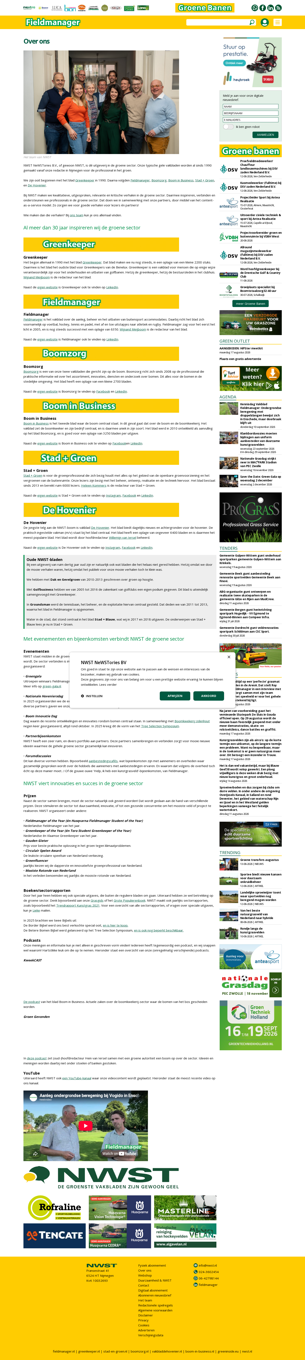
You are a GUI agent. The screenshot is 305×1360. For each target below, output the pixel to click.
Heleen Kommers (93, 485)
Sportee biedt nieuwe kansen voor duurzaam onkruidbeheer (261, 878)
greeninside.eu (228, 1351)
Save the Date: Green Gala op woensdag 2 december (260, 478)
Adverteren (146, 1330)
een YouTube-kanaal (76, 1078)
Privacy (143, 1320)
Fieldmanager (140, 180)
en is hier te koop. (115, 925)
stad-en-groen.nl (115, 1351)
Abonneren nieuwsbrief (154, 1295)
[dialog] (152, 680)
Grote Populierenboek (129, 900)
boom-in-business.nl (199, 1351)
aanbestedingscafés (103, 761)
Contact (143, 1285)
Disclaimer (145, 1315)
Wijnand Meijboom (36, 277)
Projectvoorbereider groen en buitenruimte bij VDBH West (261, 234)
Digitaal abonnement (153, 1290)
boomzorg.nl (140, 1351)
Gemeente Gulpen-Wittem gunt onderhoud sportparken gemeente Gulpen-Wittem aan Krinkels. (250, 559)
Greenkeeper (84, 180)
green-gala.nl (52, 686)
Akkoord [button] (208, 696)
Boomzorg (159, 180)
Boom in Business (181, 180)
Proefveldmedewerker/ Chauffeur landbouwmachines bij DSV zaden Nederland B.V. (259, 166)
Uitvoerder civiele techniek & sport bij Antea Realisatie (260, 217)
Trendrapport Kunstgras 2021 (78, 905)
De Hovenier (37, 185)
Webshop (145, 1275)
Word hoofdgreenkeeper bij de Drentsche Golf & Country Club (260, 272)
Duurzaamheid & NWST (155, 1280)
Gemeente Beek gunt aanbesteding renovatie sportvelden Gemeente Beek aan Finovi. (250, 577)
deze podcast (37, 1058)
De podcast (31, 1002)
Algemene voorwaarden (155, 1310)
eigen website (47, 287)
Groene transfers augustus (259, 860)
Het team (145, 1300)
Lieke (36, 910)
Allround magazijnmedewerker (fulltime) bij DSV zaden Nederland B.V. (256, 252)
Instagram (113, 495)
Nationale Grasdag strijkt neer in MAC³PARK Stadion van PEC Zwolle (258, 462)
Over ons (144, 1270)
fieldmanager (208, 1285)
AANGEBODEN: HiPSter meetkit (241, 348)
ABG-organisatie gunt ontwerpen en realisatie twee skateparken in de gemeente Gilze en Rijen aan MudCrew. (247, 595)
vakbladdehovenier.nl (167, 1351)
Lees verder (108, 684)
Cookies (143, 1325)
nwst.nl (247, 1351)
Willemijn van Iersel (122, 537)
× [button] (228, 657)
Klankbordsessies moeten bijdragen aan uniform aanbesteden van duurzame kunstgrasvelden (260, 439)
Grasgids (97, 900)
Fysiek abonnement (152, 1265)
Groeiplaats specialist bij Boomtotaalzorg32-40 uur (258, 289)
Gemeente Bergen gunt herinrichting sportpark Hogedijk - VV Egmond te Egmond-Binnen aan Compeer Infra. (246, 613)
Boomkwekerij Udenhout (192, 721)
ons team (76, 215)
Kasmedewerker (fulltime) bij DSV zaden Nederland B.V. (260, 185)
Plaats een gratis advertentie (240, 359)
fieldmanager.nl (64, 1351)
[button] (91, 696)
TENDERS (229, 548)
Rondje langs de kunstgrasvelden (252, 930)
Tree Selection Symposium (160, 726)
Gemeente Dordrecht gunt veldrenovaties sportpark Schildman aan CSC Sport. (249, 629)
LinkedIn (112, 287)
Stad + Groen (204, 180)
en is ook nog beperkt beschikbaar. (159, 930)
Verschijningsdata (150, 1335)
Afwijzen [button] (175, 696)
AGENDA (228, 397)
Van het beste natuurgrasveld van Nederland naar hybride (256, 914)
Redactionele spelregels (155, 1305)
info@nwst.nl (208, 1265)
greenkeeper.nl (89, 1351)
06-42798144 (209, 1278)
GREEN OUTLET (235, 341)
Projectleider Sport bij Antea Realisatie (260, 199)
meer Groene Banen (250, 303)
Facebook (103, 391)
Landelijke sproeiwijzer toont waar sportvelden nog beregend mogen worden (260, 896)
